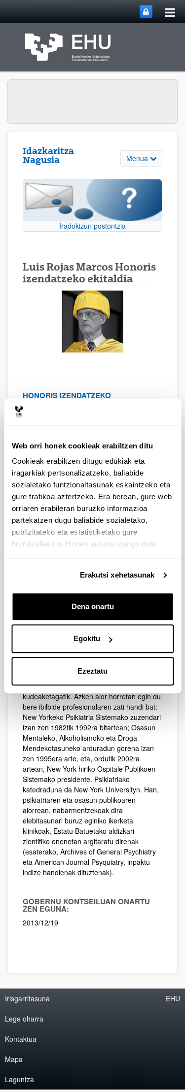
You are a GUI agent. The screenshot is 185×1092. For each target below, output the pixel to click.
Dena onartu (93, 606)
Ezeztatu (92, 671)
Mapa (14, 1059)
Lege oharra (24, 1019)
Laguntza (19, 1079)
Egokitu (87, 638)
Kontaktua (21, 1039)
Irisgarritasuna (27, 998)
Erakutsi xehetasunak (117, 575)
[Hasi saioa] (146, 11)
